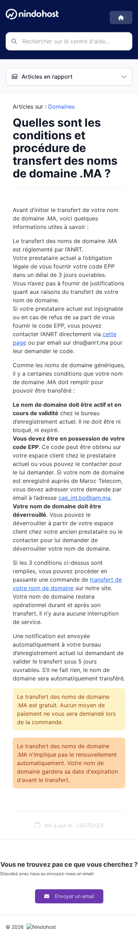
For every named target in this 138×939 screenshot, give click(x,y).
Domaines (61, 106)
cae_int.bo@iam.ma (84, 497)
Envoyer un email (74, 896)
